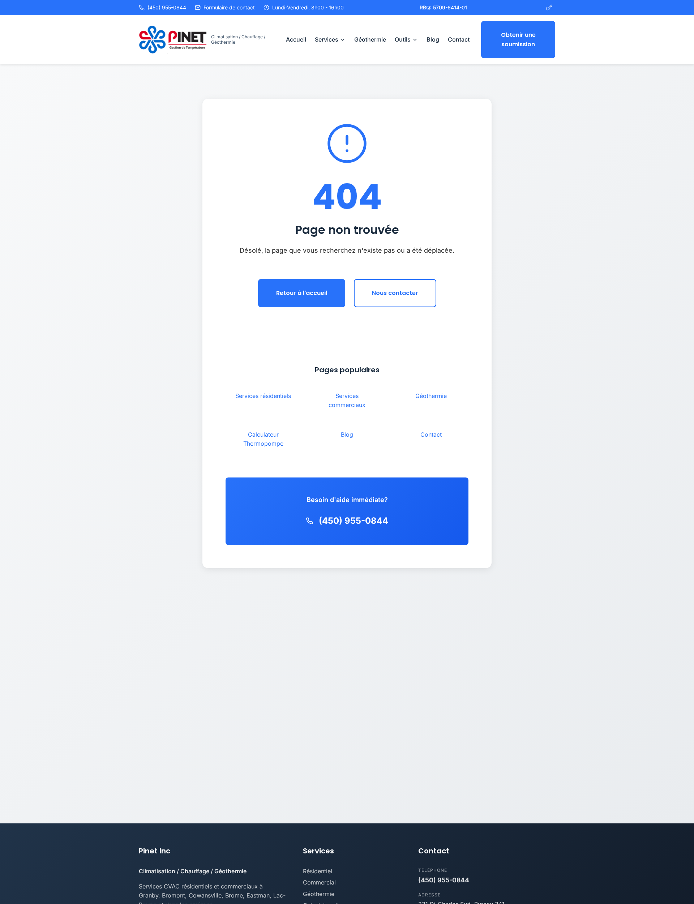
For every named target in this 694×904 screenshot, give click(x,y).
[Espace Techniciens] (549, 7)
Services (326, 39)
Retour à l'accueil (301, 293)
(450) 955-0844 (166, 7)
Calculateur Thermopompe (263, 439)
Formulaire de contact (229, 7)
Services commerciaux (347, 400)
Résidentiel (317, 871)
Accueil (296, 39)
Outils (403, 39)
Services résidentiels (263, 395)
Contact (459, 39)
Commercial (319, 882)
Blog (433, 39)
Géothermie (370, 39)
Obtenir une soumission (518, 39)
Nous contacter (395, 293)
